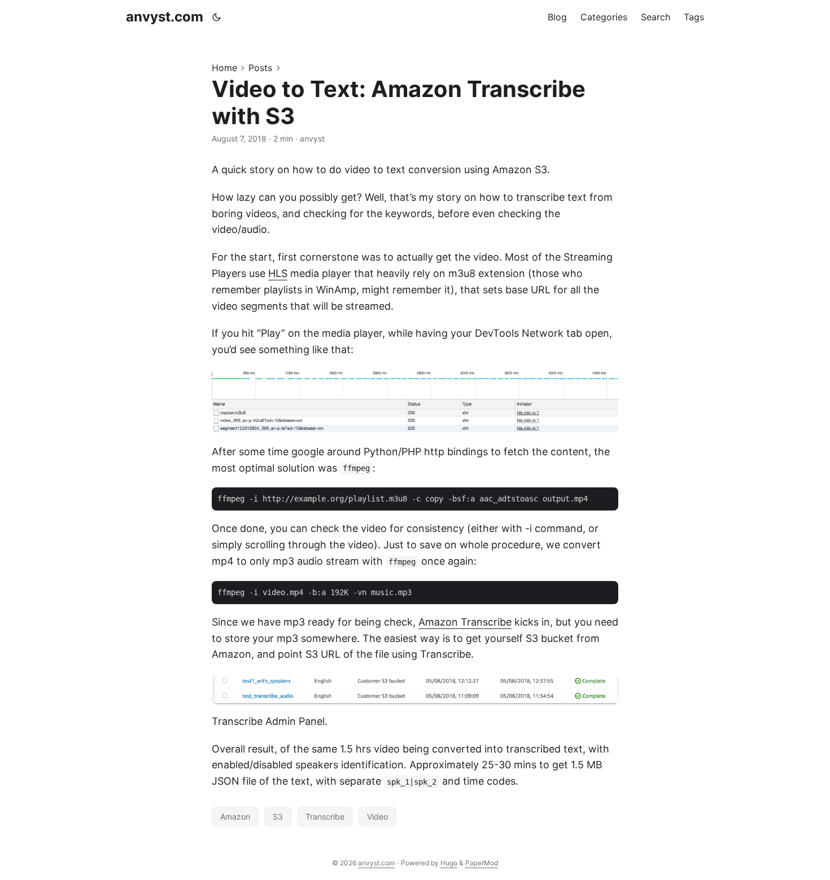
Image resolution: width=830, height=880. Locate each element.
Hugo (448, 863)
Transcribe (324, 816)
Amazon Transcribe (465, 622)
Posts (260, 67)
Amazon (235, 816)
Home (224, 67)
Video (377, 816)
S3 (278, 816)
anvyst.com (164, 16)
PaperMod (481, 863)
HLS (277, 273)
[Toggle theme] (216, 17)
